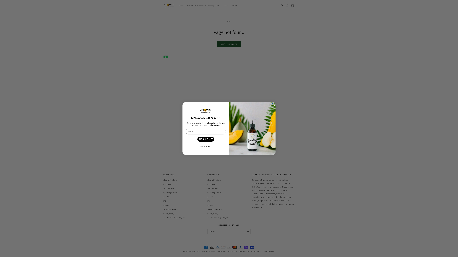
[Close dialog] (272, 105)
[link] (206, 110)
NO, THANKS (205, 146)
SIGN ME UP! (206, 139)
